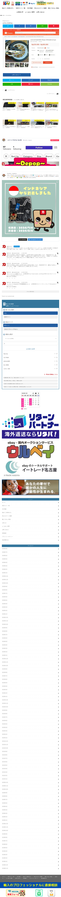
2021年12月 (5, 741)
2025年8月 (4, 589)
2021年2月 (4, 775)
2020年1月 (4, 820)
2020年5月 (4, 806)
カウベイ (9, 253)
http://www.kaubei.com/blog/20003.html (39, 273)
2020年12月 (5, 782)
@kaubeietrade (15, 253)
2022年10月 (5, 706)
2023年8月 (4, 672)
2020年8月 (4, 796)
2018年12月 (5, 864)
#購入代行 (9, 276)
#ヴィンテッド (20, 275)
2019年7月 (4, 840)
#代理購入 (14, 276)
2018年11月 (5, 868)
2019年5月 (4, 847)
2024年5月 (4, 641)
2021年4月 (4, 768)
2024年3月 (4, 648)
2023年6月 (4, 679)
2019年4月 (4, 851)
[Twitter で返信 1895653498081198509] (7, 259)
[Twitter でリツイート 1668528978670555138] (10, 278)
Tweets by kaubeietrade (8, 296)
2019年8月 (4, 837)
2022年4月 (4, 727)
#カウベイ (52, 273)
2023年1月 (4, 696)
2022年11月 (5, 703)
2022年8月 (4, 713)
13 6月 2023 (24, 272)
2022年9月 (4, 710)
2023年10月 (5, 665)
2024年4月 (4, 644)
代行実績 (30, 8)
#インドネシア (45, 284)
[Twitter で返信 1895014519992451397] (7, 268)
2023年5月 (4, 682)
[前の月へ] (33, 393)
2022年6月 (4, 720)
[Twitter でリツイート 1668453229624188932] (10, 288)
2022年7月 (4, 717)
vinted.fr (14, 275)
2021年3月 (4, 772)
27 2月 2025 (24, 263)
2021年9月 (4, 751)
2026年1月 (4, 572)
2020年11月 (5, 785)
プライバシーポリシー (7, 536)
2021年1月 (4, 778)
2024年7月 (4, 634)
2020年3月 (4, 813)
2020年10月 (5, 789)
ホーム (3, 502)
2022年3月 (4, 730)
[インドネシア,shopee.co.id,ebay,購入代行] (30, 208)
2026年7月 (4, 552)
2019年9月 (4, 833)
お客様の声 (20, 12)
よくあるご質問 (30, 12)
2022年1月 (4, 737)
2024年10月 (5, 624)
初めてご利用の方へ (8, 8)
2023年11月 (5, 662)
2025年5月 (4, 600)
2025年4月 (4, 603)
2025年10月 (5, 583)
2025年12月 (5, 576)
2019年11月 (5, 827)
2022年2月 (4, 734)
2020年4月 (4, 809)
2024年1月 (4, 655)
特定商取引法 (5, 539)
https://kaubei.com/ (40, 257)
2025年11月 (5, 579)
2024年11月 (5, 620)
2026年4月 (4, 562)
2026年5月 (4, 558)
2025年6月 (4, 596)
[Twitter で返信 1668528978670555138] (7, 278)
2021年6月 (4, 761)
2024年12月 (5, 617)
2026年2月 (4, 569)
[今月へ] (35, 393)
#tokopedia (52, 284)
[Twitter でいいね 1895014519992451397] (12, 268)
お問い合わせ (40, 12)
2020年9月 (4, 792)
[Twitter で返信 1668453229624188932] (7, 288)
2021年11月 (5, 744)
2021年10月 (5, 748)
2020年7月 (4, 799)
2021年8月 (4, 754)
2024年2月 (4, 651)
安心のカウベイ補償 (40, 8)
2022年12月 (5, 699)
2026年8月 (4, 548)
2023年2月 (4, 693)
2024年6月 (4, 638)
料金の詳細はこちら (52, 374)
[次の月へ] (38, 393)
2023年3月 (4, 689)
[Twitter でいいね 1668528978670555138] (12, 278)
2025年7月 (4, 593)
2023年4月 (4, 686)
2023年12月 (5, 658)
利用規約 (4, 533)
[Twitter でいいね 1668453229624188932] (12, 288)
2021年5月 (4, 765)
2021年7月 (4, 758)
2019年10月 (5, 830)
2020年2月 (4, 816)
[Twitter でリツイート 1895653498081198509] (10, 259)
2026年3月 (4, 565)
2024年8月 (4, 631)
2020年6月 (4, 803)
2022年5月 (4, 723)
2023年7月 (4, 675)
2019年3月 (4, 854)
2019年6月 (4, 844)
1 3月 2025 (24, 253)
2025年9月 (4, 586)
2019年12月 (5, 823)
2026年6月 (4, 555)
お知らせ (4, 522)
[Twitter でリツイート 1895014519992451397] (10, 268)
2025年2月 (4, 610)
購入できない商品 (53, 8)
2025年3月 (4, 607)
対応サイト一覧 (20, 8)
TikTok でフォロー (54, 140)
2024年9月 (4, 627)
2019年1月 (4, 861)
